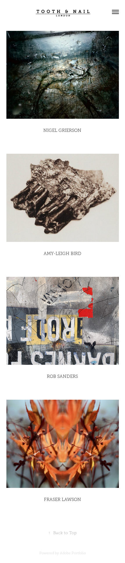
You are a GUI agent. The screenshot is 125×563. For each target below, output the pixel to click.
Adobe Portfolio (73, 553)
